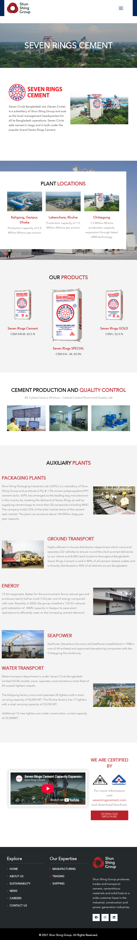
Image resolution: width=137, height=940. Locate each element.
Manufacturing (64, 869)
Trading (58, 876)
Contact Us (18, 905)
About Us (16, 876)
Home (14, 869)
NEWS (13, 890)
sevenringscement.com (109, 800)
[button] (121, 8)
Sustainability (20, 883)
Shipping (58, 883)
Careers (15, 898)
